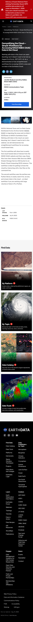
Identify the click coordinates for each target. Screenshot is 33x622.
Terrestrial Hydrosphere (22, 485)
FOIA (5, 604)
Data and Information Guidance (14, 597)
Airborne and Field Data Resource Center (22, 543)
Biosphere (21, 453)
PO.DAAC (21, 530)
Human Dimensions (22, 465)
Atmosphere (22, 449)
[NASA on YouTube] (16, 435)
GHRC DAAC (22, 505)
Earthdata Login (9, 475)
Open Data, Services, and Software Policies (10, 568)
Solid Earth (22, 476)
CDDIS (20, 502)
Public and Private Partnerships (10, 576)
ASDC (20, 498)
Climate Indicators (21, 457)
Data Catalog (10, 446)
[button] (16, 121)
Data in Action (8, 518)
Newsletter (21, 558)
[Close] (31, 9)
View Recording (16, 104)
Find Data (9, 443)
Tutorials (8, 514)
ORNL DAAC (22, 523)
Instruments (9, 456)
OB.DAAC (21, 527)
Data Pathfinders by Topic (22, 444)
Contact (21, 561)
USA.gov (17, 607)
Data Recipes (10, 522)
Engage (8, 551)
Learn (9, 26)
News (20, 551)
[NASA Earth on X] (12, 435)
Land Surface (22, 470)
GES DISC (21, 508)
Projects (8, 466)
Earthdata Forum (9, 503)
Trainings (9, 510)
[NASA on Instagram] (8, 435)
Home (4, 26)
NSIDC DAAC (22, 520)
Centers (21, 492)
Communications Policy (11, 600)
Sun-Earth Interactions (22, 480)
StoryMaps (9, 531)
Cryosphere (22, 461)
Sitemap (6, 607)
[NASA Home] (11, 21)
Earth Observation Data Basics (10, 497)
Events (20, 554)
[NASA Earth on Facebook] (4, 435)
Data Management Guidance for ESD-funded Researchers (10, 558)
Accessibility (16, 604)
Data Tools (9, 449)
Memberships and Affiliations (10, 583)
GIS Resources (9, 526)
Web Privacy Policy (10, 594)
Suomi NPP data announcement (16, 17)
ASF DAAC (21, 495)
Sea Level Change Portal (21, 535)
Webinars (15, 26)
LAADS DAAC (20, 516)
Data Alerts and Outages (10, 470)
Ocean (20, 473)
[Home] (18, 21)
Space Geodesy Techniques (9, 461)
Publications (10, 534)
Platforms (9, 453)
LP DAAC (21, 512)
